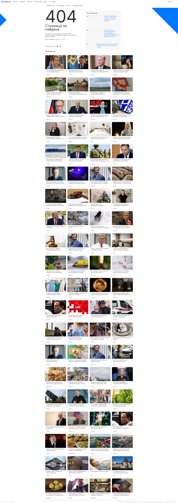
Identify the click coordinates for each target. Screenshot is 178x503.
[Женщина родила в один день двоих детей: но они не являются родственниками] (122, 87)
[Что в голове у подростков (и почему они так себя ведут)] (100, 399)
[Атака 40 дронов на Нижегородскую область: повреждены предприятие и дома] (100, 199)
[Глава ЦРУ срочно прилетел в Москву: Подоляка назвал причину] (77, 243)
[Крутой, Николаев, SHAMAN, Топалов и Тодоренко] (100, 422)
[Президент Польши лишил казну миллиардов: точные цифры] (122, 154)
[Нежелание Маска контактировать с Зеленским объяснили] (122, 422)
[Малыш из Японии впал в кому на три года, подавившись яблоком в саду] (77, 355)
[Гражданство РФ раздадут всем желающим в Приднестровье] (122, 488)
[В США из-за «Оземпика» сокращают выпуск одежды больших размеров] (55, 288)
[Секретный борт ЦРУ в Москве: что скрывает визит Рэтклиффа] (100, 177)
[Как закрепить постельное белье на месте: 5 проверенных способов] (100, 132)
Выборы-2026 (51, 5)
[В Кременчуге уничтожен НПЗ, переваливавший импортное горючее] (122, 444)
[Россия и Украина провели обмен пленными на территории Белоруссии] (122, 110)
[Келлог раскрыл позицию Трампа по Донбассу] (55, 422)
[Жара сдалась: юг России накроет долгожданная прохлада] (100, 333)
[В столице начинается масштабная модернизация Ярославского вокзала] (122, 466)
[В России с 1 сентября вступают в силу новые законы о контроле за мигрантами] (77, 422)
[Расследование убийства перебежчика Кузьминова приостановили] (55, 243)
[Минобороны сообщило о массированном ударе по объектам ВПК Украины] (100, 87)
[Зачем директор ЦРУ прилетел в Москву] (122, 333)
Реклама (11, 502)
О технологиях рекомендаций (131, 502)
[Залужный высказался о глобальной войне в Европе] (77, 65)
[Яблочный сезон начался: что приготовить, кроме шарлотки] (55, 377)
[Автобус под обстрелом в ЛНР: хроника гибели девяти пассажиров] (122, 310)
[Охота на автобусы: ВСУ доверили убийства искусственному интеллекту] (55, 355)
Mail (2, 502)
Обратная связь (167, 502)
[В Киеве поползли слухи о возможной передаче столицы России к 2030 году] (77, 377)
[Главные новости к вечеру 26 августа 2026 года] (55, 466)
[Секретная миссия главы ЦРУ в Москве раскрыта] (100, 355)
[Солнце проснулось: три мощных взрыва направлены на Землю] (100, 288)
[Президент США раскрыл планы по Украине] (55, 221)
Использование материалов (157, 502)
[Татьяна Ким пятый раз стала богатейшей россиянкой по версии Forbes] (122, 199)
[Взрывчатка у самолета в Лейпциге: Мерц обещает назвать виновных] (55, 110)
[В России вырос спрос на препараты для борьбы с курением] (77, 333)
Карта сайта (174, 502)
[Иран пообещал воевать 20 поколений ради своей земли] (77, 488)
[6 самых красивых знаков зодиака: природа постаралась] (100, 488)
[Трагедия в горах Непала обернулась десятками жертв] (55, 266)
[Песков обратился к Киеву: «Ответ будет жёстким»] (77, 310)
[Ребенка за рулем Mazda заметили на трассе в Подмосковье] (122, 355)
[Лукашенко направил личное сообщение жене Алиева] (77, 110)
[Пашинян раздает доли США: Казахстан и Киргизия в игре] (100, 377)
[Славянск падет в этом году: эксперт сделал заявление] (55, 333)
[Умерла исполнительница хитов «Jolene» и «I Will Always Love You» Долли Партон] (100, 110)
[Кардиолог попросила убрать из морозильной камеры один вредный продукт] (122, 65)
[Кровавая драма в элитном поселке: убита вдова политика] (77, 177)
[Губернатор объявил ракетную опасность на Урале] (77, 288)
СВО (69, 5)
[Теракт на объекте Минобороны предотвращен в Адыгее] (77, 466)
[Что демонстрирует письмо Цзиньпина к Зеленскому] (77, 154)
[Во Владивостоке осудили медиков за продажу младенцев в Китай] (77, 199)
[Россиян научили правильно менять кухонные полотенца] (122, 243)
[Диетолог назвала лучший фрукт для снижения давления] (122, 399)
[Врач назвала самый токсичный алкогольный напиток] (100, 266)
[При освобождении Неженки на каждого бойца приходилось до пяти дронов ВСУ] (100, 154)
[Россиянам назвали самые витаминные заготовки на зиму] (55, 488)
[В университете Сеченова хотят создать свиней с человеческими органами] (122, 177)
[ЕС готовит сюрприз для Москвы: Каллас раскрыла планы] (55, 65)
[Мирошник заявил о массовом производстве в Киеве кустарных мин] (55, 177)
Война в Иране (61, 5)
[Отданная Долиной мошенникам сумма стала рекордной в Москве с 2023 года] (122, 132)
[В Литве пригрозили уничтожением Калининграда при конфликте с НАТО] (77, 87)
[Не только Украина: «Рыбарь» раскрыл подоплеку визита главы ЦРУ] (55, 199)
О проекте (122, 502)
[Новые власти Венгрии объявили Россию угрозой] (55, 444)
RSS (117, 502)
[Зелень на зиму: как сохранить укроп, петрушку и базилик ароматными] (55, 87)
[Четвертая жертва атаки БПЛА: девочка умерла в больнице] (77, 266)
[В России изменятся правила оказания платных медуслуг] (122, 266)
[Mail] (2, 1)
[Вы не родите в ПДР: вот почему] (100, 466)
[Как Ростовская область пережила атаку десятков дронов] (100, 221)
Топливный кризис (77, 5)
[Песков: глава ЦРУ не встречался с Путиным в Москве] (100, 243)
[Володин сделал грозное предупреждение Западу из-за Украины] (55, 132)
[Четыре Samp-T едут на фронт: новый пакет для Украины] (55, 399)
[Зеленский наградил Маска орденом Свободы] (55, 310)
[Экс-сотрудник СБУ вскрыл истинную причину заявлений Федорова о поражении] (77, 399)
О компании (6, 502)
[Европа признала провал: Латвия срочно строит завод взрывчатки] (100, 444)
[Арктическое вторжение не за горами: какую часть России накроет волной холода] (55, 154)
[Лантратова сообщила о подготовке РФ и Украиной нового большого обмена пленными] (122, 377)
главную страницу (60, 39)
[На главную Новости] (7, 1)
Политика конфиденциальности (144, 502)
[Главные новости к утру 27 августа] (77, 221)
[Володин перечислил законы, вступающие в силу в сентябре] (122, 221)
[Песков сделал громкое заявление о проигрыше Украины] (100, 65)
